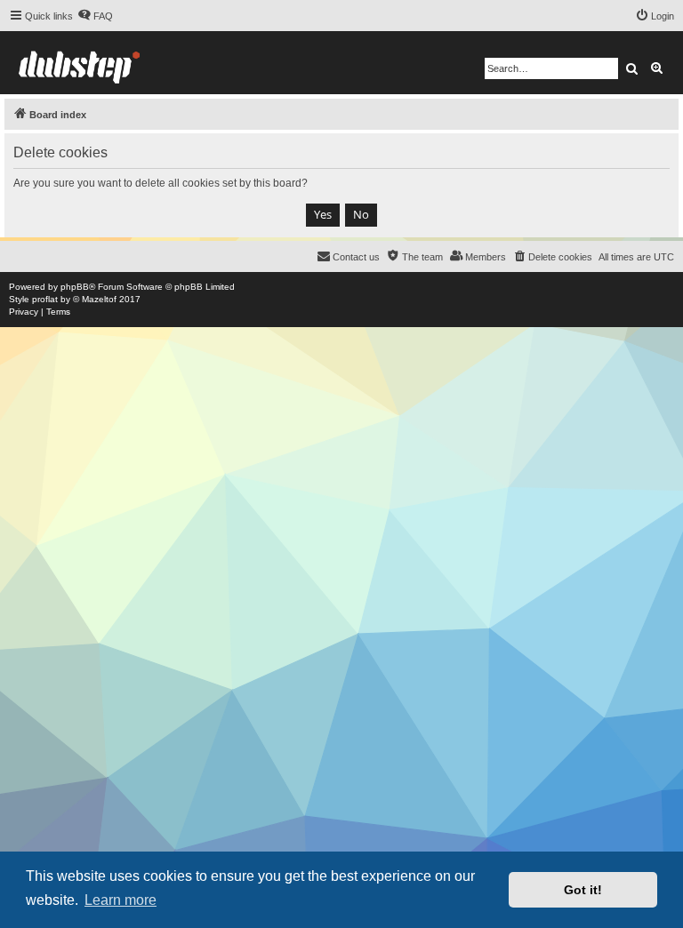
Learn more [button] (120, 900)
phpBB (74, 287)
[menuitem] (95, 16)
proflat (45, 299)
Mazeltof (99, 299)
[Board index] (79, 63)
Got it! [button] (583, 890)
